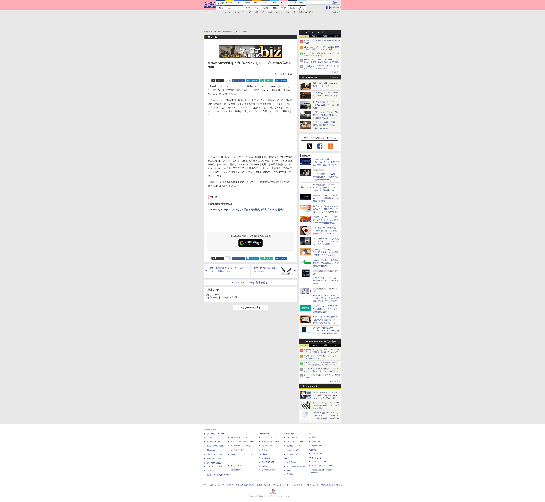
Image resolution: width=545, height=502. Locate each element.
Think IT (210, 437)
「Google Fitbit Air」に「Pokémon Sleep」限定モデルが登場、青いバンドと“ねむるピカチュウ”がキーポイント (326, 165)
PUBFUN (312, 450)
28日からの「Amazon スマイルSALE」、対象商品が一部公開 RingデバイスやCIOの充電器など (321, 62)
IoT (294, 12)
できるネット (212, 471)
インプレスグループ (310, 485)
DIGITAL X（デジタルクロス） (242, 454)
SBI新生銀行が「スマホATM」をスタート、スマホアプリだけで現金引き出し (326, 187)
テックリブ (288, 471)
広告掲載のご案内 (247, 485)
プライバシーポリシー (281, 485)
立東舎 (264, 450)
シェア (240, 81)
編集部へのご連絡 (263, 485)
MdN (286, 459)
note (268, 81)
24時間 (314, 36)
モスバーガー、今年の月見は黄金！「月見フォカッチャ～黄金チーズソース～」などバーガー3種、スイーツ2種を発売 (322, 371)
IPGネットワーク (315, 458)
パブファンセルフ (318, 454)
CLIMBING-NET (268, 462)
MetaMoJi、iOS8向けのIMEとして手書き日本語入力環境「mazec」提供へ (247, 209)
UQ (250, 12)
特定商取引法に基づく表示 (331, 485)
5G (287, 12)
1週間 (325, 36)
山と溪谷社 (263, 454)
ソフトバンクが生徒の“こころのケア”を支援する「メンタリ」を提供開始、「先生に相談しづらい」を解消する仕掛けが (326, 322)
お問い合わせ (232, 485)
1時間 (304, 36)
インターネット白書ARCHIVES (219, 475)
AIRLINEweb (292, 437)
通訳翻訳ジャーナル (294, 446)
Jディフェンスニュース (296, 442)
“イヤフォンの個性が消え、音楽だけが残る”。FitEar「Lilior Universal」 (325, 125)
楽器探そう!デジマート (270, 442)
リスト (228, 81)
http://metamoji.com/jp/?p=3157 (221, 297)
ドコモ (207, 12)
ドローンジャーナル (214, 454)
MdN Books (291, 462)
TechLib (290, 474)
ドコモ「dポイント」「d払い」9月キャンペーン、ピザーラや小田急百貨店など (325, 220)
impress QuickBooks (319, 446)
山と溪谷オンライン (269, 458)
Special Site (311, 77)
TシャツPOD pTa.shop (321, 461)
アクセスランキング (314, 32)
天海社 (314, 437)
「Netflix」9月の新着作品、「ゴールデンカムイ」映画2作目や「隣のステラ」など (325, 231)
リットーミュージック (270, 437)
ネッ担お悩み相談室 (214, 459)
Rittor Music (264, 434)
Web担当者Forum (213, 442)
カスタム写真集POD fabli (322, 466)
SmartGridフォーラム (239, 437)
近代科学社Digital (268, 470)
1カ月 (336, 36)
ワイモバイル (239, 12)
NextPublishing (236, 470)
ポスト (219, 81)
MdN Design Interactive (296, 466)
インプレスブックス (238, 466)
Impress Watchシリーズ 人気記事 (321, 341)
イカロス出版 (289, 434)
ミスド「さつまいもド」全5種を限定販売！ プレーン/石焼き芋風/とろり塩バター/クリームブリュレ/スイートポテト (321, 364)
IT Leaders (211, 450)
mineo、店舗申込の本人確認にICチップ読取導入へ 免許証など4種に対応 (326, 263)
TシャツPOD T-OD (269, 446)
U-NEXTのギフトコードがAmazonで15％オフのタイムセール (326, 281)
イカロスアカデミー (294, 454)
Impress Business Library (240, 446)
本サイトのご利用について (213, 485)
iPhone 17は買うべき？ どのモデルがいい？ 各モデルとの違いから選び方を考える (326, 415)
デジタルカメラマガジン (216, 466)
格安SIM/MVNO (305, 12)
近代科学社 (263, 466)
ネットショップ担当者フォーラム (243, 442)
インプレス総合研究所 (215, 446)
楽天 (256, 12)
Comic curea (316, 442)
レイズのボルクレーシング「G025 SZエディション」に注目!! (326, 105)
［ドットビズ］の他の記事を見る (250, 282)
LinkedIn (283, 81)
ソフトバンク (225, 12)
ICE (310, 434)
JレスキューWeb (293, 450)
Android (279, 12)
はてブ (254, 81)
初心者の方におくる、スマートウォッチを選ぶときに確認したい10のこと (326, 405)
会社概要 (296, 485)
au (215, 12)
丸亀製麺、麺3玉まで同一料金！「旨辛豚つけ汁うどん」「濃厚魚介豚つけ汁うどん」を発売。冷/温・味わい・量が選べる (321, 352)
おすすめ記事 (311, 386)
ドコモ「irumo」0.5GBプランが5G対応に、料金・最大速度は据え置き (325, 309)
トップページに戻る (250, 307)
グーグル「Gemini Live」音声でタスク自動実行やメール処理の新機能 (326, 198)
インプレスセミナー (238, 450)
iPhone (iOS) (267, 12)
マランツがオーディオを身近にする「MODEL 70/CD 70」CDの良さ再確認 (326, 115)
